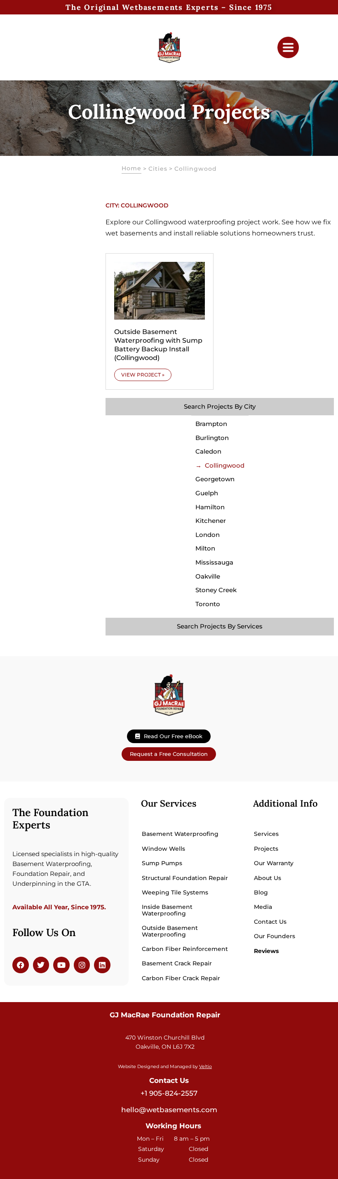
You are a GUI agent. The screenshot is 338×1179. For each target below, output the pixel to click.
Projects (266, 848)
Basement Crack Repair (177, 963)
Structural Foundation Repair (185, 878)
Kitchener (210, 521)
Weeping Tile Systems (175, 892)
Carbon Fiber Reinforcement (185, 949)
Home (131, 168)
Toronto (207, 604)
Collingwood (224, 465)
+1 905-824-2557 (169, 1093)
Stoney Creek (216, 590)
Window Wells (163, 848)
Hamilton (210, 507)
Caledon (208, 451)
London (207, 535)
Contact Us (270, 921)
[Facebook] (20, 965)
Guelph (206, 493)
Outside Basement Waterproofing (170, 931)
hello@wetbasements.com (169, 1110)
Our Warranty (273, 863)
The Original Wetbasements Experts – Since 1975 (169, 7)
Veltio (205, 1066)
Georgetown (215, 479)
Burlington (212, 438)
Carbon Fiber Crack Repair (181, 978)
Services (266, 834)
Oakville (207, 576)
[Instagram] (82, 965)
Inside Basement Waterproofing (167, 910)
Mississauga (214, 562)
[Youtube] (61, 965)
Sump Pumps (162, 863)
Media (263, 907)
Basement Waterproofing (180, 834)
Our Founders (274, 936)
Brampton (211, 424)
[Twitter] (41, 965)
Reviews (266, 951)
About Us (267, 878)
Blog (261, 892)
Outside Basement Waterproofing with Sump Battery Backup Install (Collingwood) (158, 344)
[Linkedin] (102, 965)
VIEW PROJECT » (142, 375)
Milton (205, 548)
